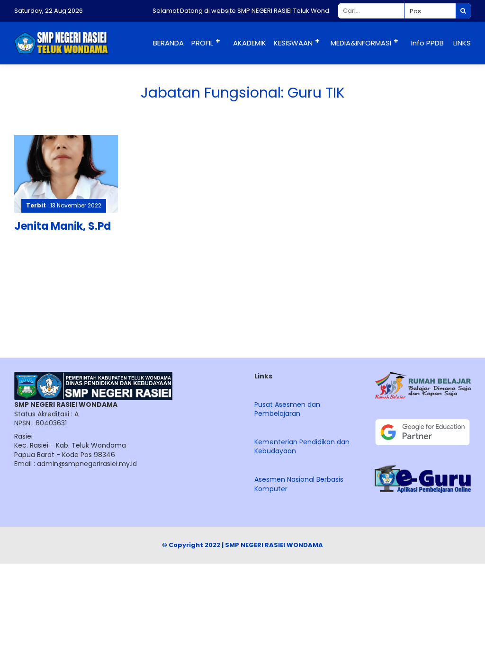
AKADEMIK (249, 43)
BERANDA (168, 43)
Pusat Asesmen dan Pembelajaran (287, 409)
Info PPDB (427, 43)
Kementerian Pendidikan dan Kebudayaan (302, 446)
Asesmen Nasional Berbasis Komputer (298, 484)
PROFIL (202, 43)
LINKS (462, 43)
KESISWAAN (293, 43)
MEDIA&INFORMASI (361, 43)
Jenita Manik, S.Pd (62, 226)
